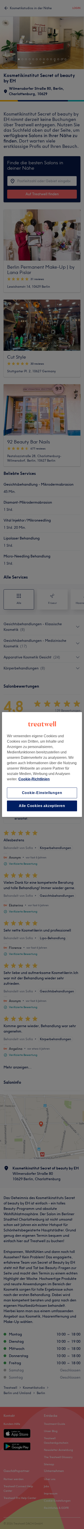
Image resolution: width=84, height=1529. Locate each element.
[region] (42, 764)
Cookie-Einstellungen (42, 793)
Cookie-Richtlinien (34, 779)
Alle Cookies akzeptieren (42, 806)
